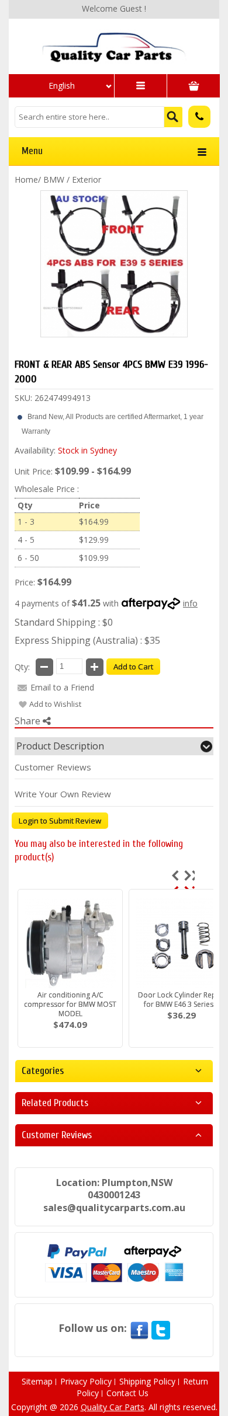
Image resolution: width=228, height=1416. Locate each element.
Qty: (22, 666)
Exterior (86, 179)
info (190, 603)
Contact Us (127, 1392)
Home (26, 179)
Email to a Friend (62, 687)
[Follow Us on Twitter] (160, 1328)
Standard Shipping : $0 (64, 622)
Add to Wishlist (55, 704)
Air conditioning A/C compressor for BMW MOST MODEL (70, 1004)
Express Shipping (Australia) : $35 (87, 640)
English (62, 85)
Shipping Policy (147, 1381)
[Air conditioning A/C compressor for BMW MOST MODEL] (70, 942)
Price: (25, 582)
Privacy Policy (86, 1381)
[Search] (173, 117)
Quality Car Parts (112, 1406)
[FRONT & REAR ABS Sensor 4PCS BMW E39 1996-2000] (114, 264)
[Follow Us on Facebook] (139, 1328)
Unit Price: (34, 471)
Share (29, 721)
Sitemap (37, 1381)
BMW (53, 179)
